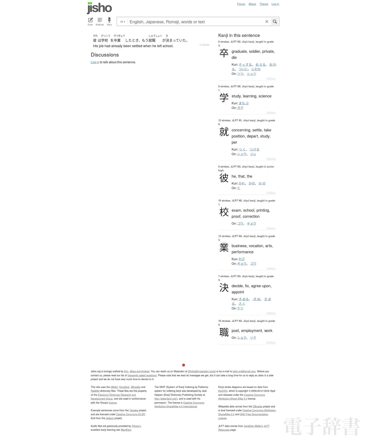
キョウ (251, 223)
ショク (241, 338)
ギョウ (241, 263)
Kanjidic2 (124, 387)
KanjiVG (222, 390)
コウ (240, 223)
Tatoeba (205, 44)
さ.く (242, 304)
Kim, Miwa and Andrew (136, 371)
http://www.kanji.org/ (165, 398)
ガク (240, 108)
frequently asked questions (142, 375)
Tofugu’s (136, 426)
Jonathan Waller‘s (253, 426)
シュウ (241, 154)
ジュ (253, 154)
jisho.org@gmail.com (244, 371)
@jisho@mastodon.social (202, 371)
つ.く (242, 149)
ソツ (240, 74)
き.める (244, 299)
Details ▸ (271, 78)
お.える (261, 64)
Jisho (99, 8)
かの (252, 183)
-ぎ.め (256, 299)
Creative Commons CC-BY (130, 414)
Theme (264, 4)
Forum (241, 4)
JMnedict (135, 387)
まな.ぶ (244, 103)
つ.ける (254, 149)
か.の (262, 183)
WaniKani (126, 429)
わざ (242, 259)
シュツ (251, 74)
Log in (275, 4)
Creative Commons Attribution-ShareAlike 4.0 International (179, 404)
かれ (242, 183)
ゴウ (253, 263)
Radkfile (95, 390)
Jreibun (110, 418)
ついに (243, 69)
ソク (253, 338)
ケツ (240, 308)
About (252, 4)
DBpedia (257, 406)
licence (113, 402)
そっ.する (245, 64)
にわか (256, 69)
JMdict (114, 387)
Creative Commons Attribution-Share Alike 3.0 (241, 396)
